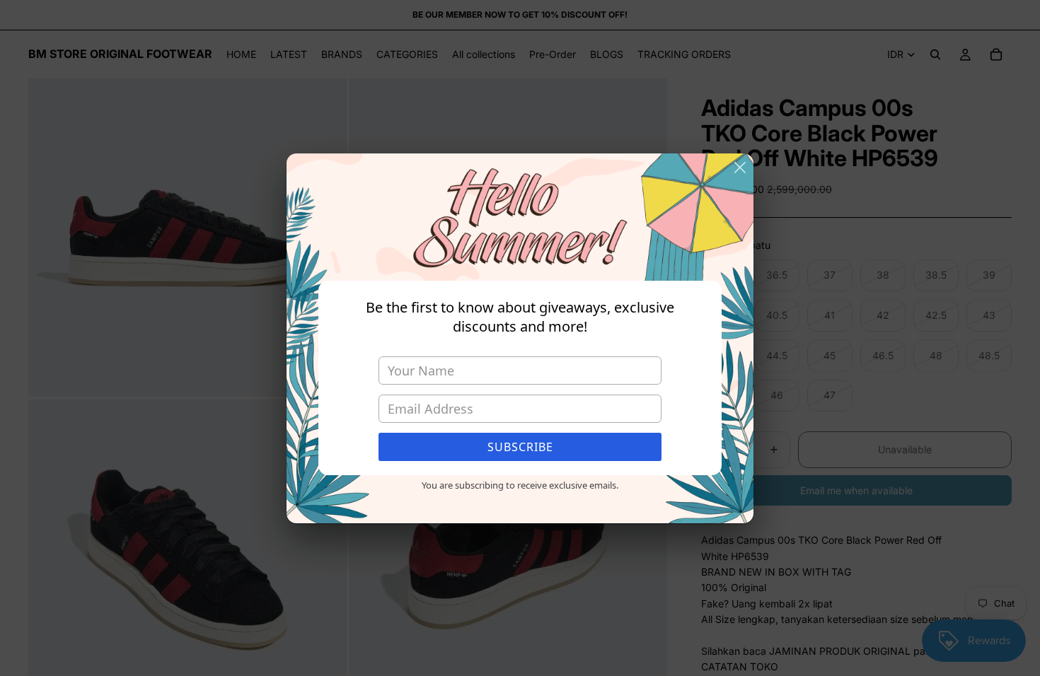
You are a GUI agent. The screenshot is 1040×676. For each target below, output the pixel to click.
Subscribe (520, 447)
